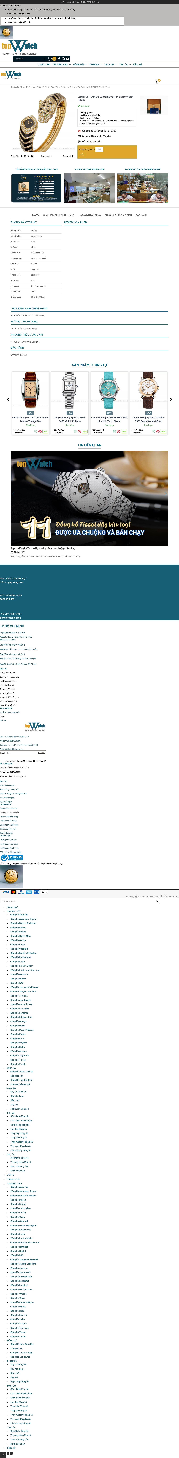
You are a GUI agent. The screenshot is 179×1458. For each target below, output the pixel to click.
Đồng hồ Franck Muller (21, 966)
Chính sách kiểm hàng (9, 817)
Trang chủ (43, 64)
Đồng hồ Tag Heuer (19, 1055)
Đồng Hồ (78, 64)
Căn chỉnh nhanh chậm (9, 677)
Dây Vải (14, 1104)
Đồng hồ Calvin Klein (20, 936)
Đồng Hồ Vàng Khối (20, 1084)
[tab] (35, 215)
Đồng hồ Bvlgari (18, 931)
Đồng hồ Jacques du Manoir (24, 987)
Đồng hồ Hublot (18, 978)
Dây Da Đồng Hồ (18, 1091)
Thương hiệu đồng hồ (20, 1162)
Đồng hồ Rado (17, 1038)
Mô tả (35, 215)
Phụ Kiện (94, 64)
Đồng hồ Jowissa (19, 995)
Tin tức (123, 64)
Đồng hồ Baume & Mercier (23, 923)
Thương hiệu (60, 64)
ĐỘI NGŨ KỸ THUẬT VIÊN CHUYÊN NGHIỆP (143, 169)
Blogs (2, 716)
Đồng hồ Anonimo (19, 914)
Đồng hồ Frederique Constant (24, 970)
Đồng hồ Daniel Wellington (23, 953)
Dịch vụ (109, 64)
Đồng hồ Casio (17, 944)
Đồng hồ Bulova (18, 927)
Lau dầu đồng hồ (7, 685)
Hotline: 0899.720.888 (10, 5)
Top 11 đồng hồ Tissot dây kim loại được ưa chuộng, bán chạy (43, 548)
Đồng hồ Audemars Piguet (23, 919)
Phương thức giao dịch (118, 215)
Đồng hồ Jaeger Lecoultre (23, 991)
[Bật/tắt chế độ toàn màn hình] (4, 1453)
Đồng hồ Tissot (18, 1059)
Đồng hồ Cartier (28, 87)
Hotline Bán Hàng (11, 595)
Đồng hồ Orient (17, 1025)
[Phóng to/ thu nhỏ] (1, 1453)
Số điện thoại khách (87, 149)
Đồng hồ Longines (19, 1013)
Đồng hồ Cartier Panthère (48, 87)
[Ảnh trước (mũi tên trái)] (1, 1456)
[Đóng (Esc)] (11, 1453)
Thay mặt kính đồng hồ (9, 697)
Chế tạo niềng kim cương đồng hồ (13, 794)
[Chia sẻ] (8, 1453)
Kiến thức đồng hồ (19, 1157)
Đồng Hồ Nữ (16, 1075)
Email (2, 753)
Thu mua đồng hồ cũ (8, 701)
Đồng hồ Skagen (18, 1051)
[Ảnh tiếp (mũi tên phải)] (4, 1456)
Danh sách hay (17, 1170)
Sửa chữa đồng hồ (7, 673)
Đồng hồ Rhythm (18, 1042)
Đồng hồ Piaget (18, 1034)
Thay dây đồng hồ (7, 689)
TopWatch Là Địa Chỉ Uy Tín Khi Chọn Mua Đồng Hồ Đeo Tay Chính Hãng (41, 9)
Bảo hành (141, 215)
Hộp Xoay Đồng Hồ (19, 1108)
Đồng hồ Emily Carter (20, 957)
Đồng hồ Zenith (17, 1064)
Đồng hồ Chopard (19, 948)
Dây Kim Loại (16, 1096)
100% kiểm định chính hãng (58, 215)
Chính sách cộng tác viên (19, 13)
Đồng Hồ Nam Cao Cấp (21, 1071)
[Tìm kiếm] (43, 58)
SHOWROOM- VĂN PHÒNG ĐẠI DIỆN (89, 169)
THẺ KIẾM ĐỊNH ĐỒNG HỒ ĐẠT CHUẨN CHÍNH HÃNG (36, 169)
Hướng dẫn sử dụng (89, 215)
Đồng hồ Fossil (17, 961)
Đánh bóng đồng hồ (8, 681)
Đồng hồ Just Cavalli (20, 1000)
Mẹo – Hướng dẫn (19, 1166)
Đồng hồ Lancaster (19, 1008)
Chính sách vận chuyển (9, 813)
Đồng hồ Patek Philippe (22, 1030)
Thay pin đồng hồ (7, 693)
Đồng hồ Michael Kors (21, 1017)
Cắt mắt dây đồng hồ (8, 705)
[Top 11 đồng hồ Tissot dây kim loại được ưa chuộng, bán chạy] (89, 498)
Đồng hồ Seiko (17, 1047)
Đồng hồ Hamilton (19, 974)
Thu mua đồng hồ (7, 798)
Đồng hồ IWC (16, 983)
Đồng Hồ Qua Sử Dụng (21, 1080)
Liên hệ (137, 64)
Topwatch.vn (152, 896)
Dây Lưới (14, 1100)
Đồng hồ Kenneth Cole (21, 1004)
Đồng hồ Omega (18, 1021)
